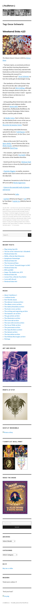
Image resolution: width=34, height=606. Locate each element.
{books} (23, 207)
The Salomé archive (10, 332)
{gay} (7, 209)
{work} (26, 211)
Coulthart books (9, 297)
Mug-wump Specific (11, 249)
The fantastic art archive (12, 313)
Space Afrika (7, 143)
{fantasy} (28, 207)
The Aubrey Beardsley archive (14, 306)
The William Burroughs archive (15, 337)
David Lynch (22, 213)
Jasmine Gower (17, 216)
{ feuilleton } (9, 6)
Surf (25, 199)
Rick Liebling (20, 88)
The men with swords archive (14, 323)
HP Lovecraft (9, 216)
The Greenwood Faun (11, 263)
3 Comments (15, 225)
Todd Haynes (20, 132)
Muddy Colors (10, 118)
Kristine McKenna (11, 218)
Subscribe (17, 527)
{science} (14, 211)
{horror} (11, 209)
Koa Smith (21, 155)
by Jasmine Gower (12, 125)
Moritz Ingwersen (19, 183)
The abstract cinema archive (13, 302)
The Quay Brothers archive (13, 330)
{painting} (27, 209)
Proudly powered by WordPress (19, 603)
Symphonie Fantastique (12, 258)
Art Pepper (6, 213)
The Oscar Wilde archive (12, 325)
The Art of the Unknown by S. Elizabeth (17, 251)
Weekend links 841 (10, 274)
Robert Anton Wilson (24, 221)
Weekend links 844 (10, 254)
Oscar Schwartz (23, 76)
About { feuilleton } (10, 295)
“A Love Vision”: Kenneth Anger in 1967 (17, 265)
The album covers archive (13, 304)
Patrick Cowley (7, 221)
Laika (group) (19, 218)
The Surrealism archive (12, 334)
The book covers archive (12, 309)
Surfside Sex (16, 201)
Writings (7, 339)
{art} (19, 207)
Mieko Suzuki (7, 146)
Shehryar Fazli (26, 162)
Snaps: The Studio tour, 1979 (13, 272)
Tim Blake (20, 223)
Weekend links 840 (10, 281)
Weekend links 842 (10, 267)
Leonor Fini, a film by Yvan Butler (15, 277)
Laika (17, 194)
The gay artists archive (12, 316)
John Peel (24, 216)
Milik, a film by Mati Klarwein (14, 256)
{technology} (20, 211)
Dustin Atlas (14, 106)
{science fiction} (7, 211)
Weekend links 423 (14, 31)
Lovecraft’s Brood (10, 279)
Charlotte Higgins (10, 171)
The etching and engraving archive (16, 311)
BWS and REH (8, 270)
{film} (4, 209)
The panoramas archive (12, 327)
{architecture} (14, 207)
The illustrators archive (12, 318)
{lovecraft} (16, 209)
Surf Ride (6, 199)
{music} (22, 209)
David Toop (13, 148)
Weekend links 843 (10, 261)
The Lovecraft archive (11, 320)
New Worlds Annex (10, 300)
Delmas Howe (9, 214)
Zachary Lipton (7, 225)
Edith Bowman (24, 214)
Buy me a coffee (8, 568)
